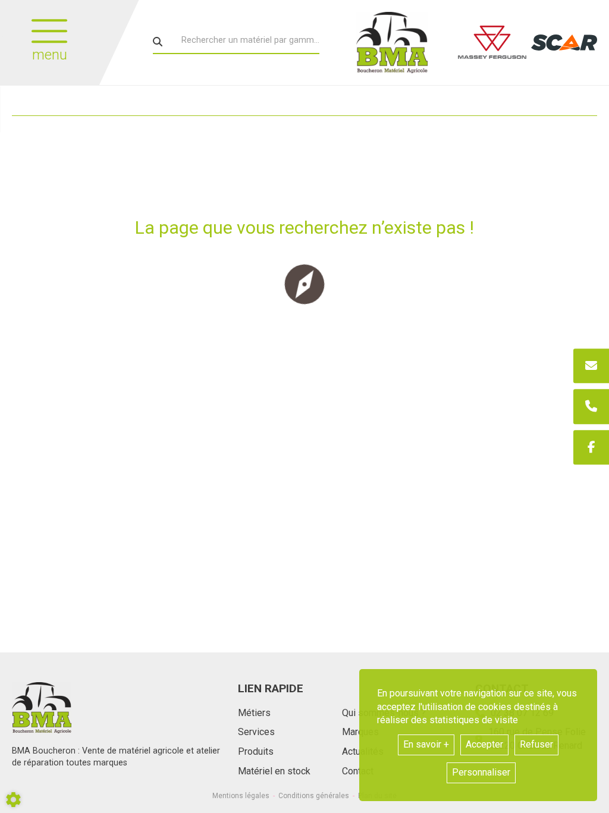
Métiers (254, 712)
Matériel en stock (274, 771)
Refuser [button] (536, 744)
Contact (357, 771)
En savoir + (426, 744)
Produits (256, 751)
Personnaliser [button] (481, 772)
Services (256, 731)
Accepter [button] (484, 744)
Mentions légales (240, 796)
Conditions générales (313, 796)
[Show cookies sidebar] (13, 799)
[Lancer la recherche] (157, 41)
